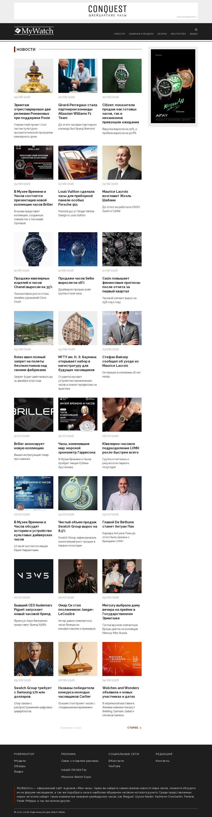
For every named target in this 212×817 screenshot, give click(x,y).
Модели (20, 760)
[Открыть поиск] (196, 29)
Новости (119, 34)
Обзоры (162, 34)
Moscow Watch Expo (76, 776)
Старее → (134, 727)
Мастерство (178, 34)
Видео (194, 34)
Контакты (162, 760)
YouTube (114, 766)
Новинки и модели (141, 34)
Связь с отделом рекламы (79, 760)
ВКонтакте (116, 760)
